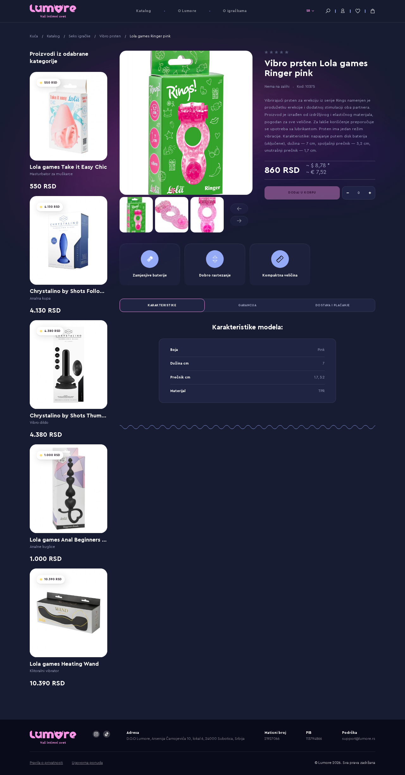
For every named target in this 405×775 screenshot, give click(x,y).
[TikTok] (106, 734)
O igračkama (234, 11)
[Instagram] (96, 734)
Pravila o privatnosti (46, 763)
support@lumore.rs (358, 738)
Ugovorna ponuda (87, 763)
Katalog (143, 11)
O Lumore (187, 11)
